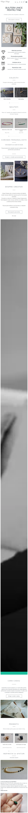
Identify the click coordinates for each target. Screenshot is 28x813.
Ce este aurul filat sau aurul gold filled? (8, 781)
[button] (26, 2)
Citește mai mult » (4, 790)
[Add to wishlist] (12, 120)
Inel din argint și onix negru (21, 744)
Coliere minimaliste (7, 99)
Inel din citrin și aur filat (7, 744)
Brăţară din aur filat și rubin (7, 129)
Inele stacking (21, 99)
